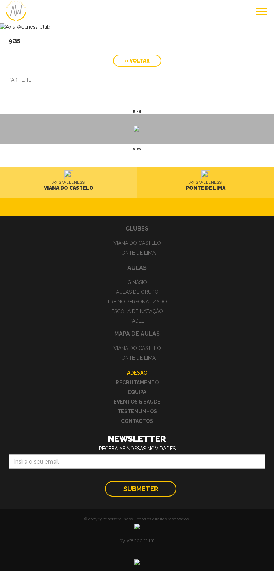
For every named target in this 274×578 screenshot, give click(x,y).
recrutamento (137, 382)
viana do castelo (137, 243)
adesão (137, 373)
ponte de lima (137, 253)
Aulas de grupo (137, 292)
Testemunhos (137, 411)
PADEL (137, 321)
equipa (137, 392)
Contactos (137, 421)
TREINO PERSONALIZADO (137, 302)
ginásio (137, 282)
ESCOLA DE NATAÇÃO (137, 311)
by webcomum (137, 540)
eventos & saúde (137, 402)
